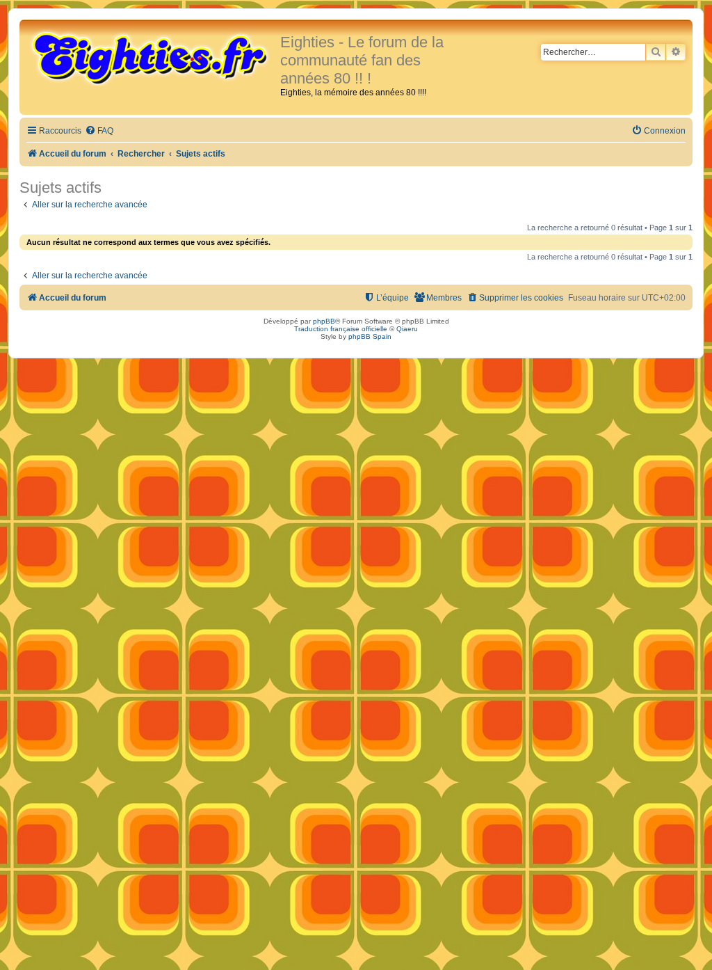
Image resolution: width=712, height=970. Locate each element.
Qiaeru (407, 329)
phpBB (324, 321)
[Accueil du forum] (151, 57)
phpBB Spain (369, 336)
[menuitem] (99, 131)
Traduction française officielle (340, 329)
